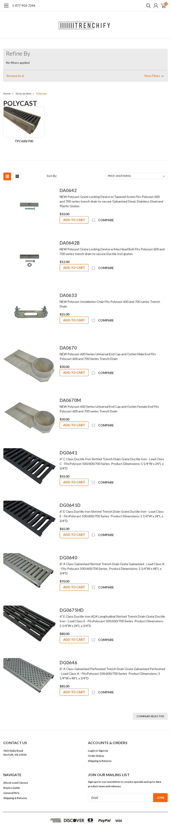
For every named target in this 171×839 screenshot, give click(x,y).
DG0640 (68, 557)
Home (7, 93)
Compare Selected (150, 716)
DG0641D (70, 505)
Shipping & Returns (100, 761)
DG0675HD (71, 610)
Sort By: (52, 176)
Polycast (41, 93)
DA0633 (68, 295)
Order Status (96, 755)
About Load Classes (15, 782)
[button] (85, 76)
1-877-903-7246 (23, 5)
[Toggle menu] (6, 7)
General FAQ (11, 793)
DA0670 (68, 347)
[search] (147, 5)
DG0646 (68, 662)
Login (91, 750)
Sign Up (103, 750)
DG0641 (68, 452)
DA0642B (69, 242)
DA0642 (68, 190)
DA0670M (70, 400)
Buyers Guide (11, 787)
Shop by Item (23, 93)
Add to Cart (74, 220)
